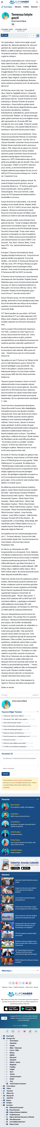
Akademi (12, 1043)
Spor (11, 1072)
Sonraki (34, 695)
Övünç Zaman (15, 840)
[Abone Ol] (37, 35)
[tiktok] (30, 1031)
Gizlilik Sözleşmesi (18, 987)
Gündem (18, 7)
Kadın (11, 1079)
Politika (26, 7)
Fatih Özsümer (16, 832)
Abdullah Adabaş (16, 850)
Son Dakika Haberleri (17, 1122)
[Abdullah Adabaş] (5, 851)
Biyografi (9, 1095)
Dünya (12, 1053)
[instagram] (18, 1031)
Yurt (11, 1081)
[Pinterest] (16, 983)
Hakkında (5, 987)
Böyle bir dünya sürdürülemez (13, 733)
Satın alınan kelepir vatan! (12, 723)
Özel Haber (7, 7)
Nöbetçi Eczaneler (16, 1107)
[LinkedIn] (23, 983)
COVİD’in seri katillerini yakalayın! (15, 746)
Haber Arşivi (29, 987)
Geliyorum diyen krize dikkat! (13, 716)
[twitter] (13, 1031)
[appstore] (11, 1009)
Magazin (12, 1064)
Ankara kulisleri (16, 852)
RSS (5, 1018)
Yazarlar (9, 1091)
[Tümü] (37, 799)
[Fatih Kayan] (5, 815)
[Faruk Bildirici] (5, 824)
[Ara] (37, 2)
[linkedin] (35, 1031)
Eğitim (12, 1055)
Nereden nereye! (9, 740)
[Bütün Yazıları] (37, 712)
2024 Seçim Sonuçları (17, 1083)
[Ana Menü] (2, 2)
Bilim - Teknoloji (15, 1048)
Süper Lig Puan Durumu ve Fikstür (21, 1117)
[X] (13, 983)
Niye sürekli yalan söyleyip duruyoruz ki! (17, 726)
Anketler (9, 1098)
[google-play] (28, 1009)
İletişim (36, 987)
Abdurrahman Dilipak (18, 21)
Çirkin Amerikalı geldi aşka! (12, 729)
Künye (10, 987)
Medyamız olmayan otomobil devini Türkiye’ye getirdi (23, 825)
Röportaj (9, 1093)
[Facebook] (10, 983)
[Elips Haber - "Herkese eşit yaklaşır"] (19, 2)
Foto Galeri (10, 1086)
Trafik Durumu (14, 1115)
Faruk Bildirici (15, 822)
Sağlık (11, 1069)
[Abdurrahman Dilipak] (5, 16)
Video (8, 1088)
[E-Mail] (12, 24)
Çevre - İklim (14, 1050)
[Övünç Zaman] (5, 842)
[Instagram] (20, 983)
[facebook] (7, 1031)
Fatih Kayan (14, 814)
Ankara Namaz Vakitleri (18, 1112)
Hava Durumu (14, 1110)
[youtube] (24, 1031)
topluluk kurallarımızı (18, 780)
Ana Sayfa (10, 1036)
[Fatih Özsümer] (5, 833)
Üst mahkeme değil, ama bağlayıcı (22, 807)
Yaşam (12, 1074)
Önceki (5, 695)
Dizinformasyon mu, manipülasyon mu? (16, 736)
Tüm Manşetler (15, 1119)
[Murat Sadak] (5, 806)
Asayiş (12, 1045)
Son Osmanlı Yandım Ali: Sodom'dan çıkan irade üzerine (23, 843)
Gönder (5, 774)
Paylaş (5, 35)
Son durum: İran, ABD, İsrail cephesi (15, 719)
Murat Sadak (15, 805)
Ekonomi (34, 7)
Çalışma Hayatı (15, 1076)
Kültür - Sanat (14, 1062)
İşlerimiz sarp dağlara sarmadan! (14, 743)
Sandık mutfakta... (17, 834)
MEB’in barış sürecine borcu (20, 816)
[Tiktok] (30, 983)
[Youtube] (26, 983)
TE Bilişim (24, 1025)
